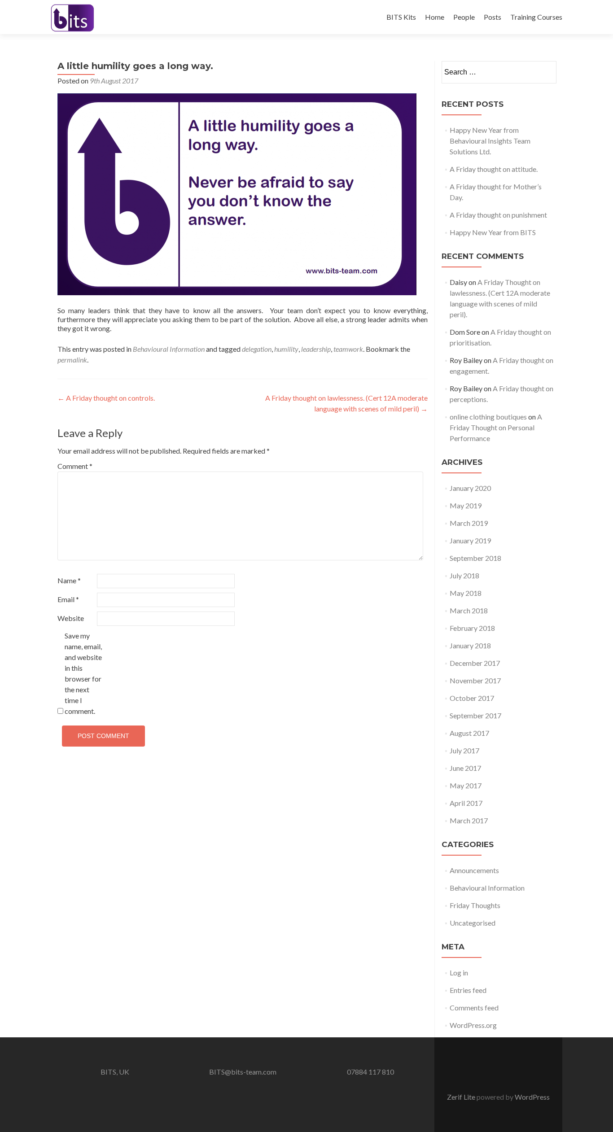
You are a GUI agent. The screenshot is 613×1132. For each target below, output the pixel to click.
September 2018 (475, 558)
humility (286, 349)
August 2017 (469, 733)
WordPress (532, 1097)
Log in (459, 972)
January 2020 (470, 488)
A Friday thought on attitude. (494, 169)
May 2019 (466, 505)
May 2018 (466, 593)
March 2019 (469, 523)
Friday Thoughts (475, 905)
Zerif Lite (462, 1097)
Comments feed (474, 1007)
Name (69, 580)
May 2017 (466, 785)
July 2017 (464, 750)
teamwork (348, 349)
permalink (72, 359)
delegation (256, 349)
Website (70, 618)
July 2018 (464, 575)
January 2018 (470, 645)
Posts (492, 17)
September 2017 (475, 715)
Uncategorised (472, 922)
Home (434, 17)
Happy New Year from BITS (493, 232)
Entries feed (468, 990)
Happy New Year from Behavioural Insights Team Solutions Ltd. (490, 141)
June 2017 (465, 768)
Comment (74, 466)
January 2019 (470, 540)
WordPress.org (473, 1025)
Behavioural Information (169, 349)
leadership (316, 349)
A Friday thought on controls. (106, 397)
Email (68, 599)
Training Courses (536, 17)
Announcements (474, 870)
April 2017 (466, 803)
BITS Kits (401, 17)
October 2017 (472, 698)
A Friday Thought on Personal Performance (496, 427)
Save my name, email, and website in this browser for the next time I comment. (83, 673)
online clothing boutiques (488, 416)
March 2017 (469, 820)
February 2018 (472, 628)
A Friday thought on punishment (498, 214)
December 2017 (475, 663)
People (464, 17)
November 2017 (475, 680)
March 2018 (469, 610)
